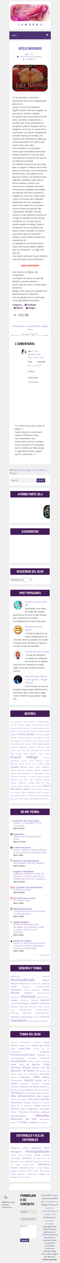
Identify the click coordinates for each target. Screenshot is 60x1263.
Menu (14, 35)
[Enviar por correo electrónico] (19, 315)
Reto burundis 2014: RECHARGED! (28, 863)
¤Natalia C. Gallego (28, 776)
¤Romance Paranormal (21, 1016)
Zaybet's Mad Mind (23, 871)
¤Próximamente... (18, 1116)
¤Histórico (24, 1000)
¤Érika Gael (44, 799)
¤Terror (45, 1016)
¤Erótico (28, 992)
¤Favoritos (44, 1073)
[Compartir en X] (24, 315)
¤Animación (25, 1042)
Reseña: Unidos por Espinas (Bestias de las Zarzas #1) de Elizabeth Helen (30, 851)
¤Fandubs (33, 1074)
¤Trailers (22, 1122)
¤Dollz (13, 1064)
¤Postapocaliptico (42, 1010)
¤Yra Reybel (34, 798)
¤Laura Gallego (24, 757)
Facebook (31, 304)
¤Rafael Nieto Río (36, 783)
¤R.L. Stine (28, 780)
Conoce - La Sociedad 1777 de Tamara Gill (27, 824)
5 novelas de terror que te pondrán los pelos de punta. (29, 912)
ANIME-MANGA (21, 922)
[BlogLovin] (26, 24)
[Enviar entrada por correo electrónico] (14, 314)
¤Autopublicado (22, 979)
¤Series (13, 1122)
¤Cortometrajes (17, 1058)
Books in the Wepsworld (26, 860)
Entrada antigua (40, 326)
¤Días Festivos (26, 56)
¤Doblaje (46, 1061)
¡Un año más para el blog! (37, 651)
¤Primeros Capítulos (39, 1111)
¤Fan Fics (22, 1074)
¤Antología (15, 976)
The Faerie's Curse (21, 900)
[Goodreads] (37, 24)
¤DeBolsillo (15, 1158)
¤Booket (28, 1155)
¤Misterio (14, 1006)
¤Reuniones (44, 1119)
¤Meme (29, 1089)
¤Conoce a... (43, 1054)
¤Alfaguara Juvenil (40, 1147)
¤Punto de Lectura (41, 1171)
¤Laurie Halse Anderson (32, 761)
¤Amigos (13, 1042)
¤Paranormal (25, 1009)
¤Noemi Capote (43, 776)
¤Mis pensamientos (22, 1096)
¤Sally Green (37, 786)
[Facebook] (19, 24)
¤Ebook (14, 992)
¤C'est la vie (42, 1048)
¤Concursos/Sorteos (22, 1054)
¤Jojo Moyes (15, 753)
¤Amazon (15, 1151)
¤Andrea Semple (24, 725)
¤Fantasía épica (43, 997)
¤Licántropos (22, 1003)
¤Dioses (26, 990)
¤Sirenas (36, 1017)
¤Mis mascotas (43, 1093)
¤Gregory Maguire (24, 738)
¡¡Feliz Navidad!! (30, 48)
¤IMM (36, 1077)
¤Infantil (34, 1000)
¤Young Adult (33, 1021)
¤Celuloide (45, 1051)
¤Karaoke (25, 1083)
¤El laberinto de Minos (30, 1069)
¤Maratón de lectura (40, 1003)
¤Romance (15, 1013)
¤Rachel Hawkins (42, 780)
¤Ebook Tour (38, 1067)
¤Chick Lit (35, 983)
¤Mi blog (15, 1092)
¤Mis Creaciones (29, 1093)
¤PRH (29, 1171)
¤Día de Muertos (29, 1064)
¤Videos (33, 1122)
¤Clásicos (26, 986)
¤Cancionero (15, 1052)
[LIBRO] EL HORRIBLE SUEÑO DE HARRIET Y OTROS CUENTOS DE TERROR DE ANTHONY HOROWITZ (29, 876)
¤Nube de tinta (35, 1168)
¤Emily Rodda (25, 734)
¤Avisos (46, 980)
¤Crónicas (45, 1058)
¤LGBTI (13, 1003)
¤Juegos (28, 1080)
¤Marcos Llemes (25, 770)
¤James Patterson (36, 747)
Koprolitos (19, 834)
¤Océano (22, 1171)
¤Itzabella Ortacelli (24, 744)
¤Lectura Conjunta (41, 1083)
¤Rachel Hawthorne (18, 783)
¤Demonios (15, 989)
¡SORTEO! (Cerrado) (22, 889)
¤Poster (13, 1112)
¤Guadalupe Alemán (41, 738)
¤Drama (46, 989)
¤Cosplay (32, 1058)
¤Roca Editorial (17, 1174)
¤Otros (14, 1108)
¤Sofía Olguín (20, 792)
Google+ (32, 307)
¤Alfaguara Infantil (19, 1148)
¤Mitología (23, 1007)
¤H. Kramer (39, 741)
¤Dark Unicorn (42, 1155)
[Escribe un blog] (22, 315)
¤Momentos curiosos (20, 1102)
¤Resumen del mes (23, 1119)
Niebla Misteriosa (22, 908)
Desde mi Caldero (22, 940)
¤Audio (47, 1042)
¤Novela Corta (35, 1006)
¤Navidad (37, 56)
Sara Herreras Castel (24, 898)
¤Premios (23, 1111)
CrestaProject (51, 1201)
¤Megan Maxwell (17, 773)
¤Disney (38, 1061)
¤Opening (45, 1105)
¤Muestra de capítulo (41, 1102)
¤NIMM (37, 1105)
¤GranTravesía (28, 1164)
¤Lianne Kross (25, 764)
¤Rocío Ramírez (24, 786)
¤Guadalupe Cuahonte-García (22, 741)
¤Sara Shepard (37, 789)
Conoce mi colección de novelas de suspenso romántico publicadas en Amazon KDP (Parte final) (29, 946)
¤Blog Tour (24, 1045)
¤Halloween (24, 1077)
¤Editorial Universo (32, 1161)
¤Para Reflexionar (29, 1108)
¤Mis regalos (43, 1096)
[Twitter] (22, 24)
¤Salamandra (32, 1174)
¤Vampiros (18, 1020)
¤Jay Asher (21, 750)
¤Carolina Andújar (36, 728)
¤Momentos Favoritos (19, 1099)
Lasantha (49, 1208)
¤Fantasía (28, 996)
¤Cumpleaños (18, 1061)
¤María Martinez (42, 770)
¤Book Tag (36, 1045)
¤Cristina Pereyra (23, 731)
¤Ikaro (46, 1077)
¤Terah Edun (19, 795)
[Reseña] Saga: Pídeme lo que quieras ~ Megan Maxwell (36, 679)
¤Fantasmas (15, 997)
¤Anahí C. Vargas (35, 722)
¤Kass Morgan (29, 753)
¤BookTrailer (24, 1048)
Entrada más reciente (22, 326)
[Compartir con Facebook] (27, 315)
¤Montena (43, 1164)
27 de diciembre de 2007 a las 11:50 (36, 354)
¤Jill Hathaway (32, 750)
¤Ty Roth (29, 795)
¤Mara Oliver (34, 767)
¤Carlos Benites (22, 728)
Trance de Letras (22, 847)
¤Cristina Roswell (37, 731)
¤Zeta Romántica (24, 1177)
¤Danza (31, 1061)
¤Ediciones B (28, 1158)
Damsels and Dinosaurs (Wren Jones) (27, 837)
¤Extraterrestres (43, 993)
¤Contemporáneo (42, 987)
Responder (33, 381)
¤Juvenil (45, 1000)
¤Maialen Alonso (18, 767)
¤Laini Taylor (44, 753)
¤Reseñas (42, 1115)
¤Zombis (43, 1021)
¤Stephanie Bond (34, 792)
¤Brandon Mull (38, 725)
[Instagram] (33, 24)
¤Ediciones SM (16, 1161)
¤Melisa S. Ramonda (33, 773)
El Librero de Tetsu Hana (26, 820)
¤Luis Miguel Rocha (41, 764)
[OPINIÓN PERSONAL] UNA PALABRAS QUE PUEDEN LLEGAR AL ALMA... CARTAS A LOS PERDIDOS (28, 928)
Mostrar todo (44, 955)
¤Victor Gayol (23, 799)
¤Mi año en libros (42, 1090)
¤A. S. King (14, 722)
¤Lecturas (14, 1086)
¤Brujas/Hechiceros (19, 983)
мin (29, 351)
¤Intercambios (16, 1080)
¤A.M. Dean (23, 722)
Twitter (19, 307)
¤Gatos (13, 1077)
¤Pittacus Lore (16, 780)
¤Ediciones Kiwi (43, 1158)
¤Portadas (44, 1108)
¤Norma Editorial (18, 1167)
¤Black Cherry (16, 1155)
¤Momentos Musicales (39, 1099)
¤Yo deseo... (42, 1122)
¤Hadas (14, 1000)
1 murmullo (30, 59)
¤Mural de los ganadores (21, 1106)
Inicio (30, 329)
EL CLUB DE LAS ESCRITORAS (27, 887)
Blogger (55, 1195)
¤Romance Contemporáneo (36, 1013)
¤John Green (44, 750)
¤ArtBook (46, 976)
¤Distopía (36, 990)
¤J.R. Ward (38, 743)
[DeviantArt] (29, 24)
